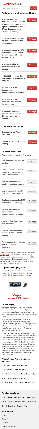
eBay (3, 397)
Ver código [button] (32, 20)
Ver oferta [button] (32, 133)
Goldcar (19, 406)
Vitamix (15, 378)
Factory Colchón (7, 369)
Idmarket (17, 374)
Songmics (22, 369)
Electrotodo (23, 378)
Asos (33, 397)
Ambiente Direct (7, 382)
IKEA (3, 365)
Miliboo (34, 374)
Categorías (5, 419)
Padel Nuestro (26, 402)
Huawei (4, 406)
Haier (8, 365)
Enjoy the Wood (7, 374)
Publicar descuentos (8, 426)
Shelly (21, 382)
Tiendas (4, 415)
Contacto (5, 422)
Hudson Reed (15, 365)
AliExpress (21, 397)
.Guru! (12, 4)
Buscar (33, 8)
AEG (3, 378)
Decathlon (11, 406)
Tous (25, 406)
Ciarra (16, 369)
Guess (4, 402)
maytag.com (4, 255)
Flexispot (9, 378)
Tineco (28, 374)
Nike (28, 397)
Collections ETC (29, 382)
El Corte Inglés (12, 397)
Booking (17, 402)
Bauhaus (24, 365)
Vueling (10, 402)
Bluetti (23, 374)
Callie (15, 382)
